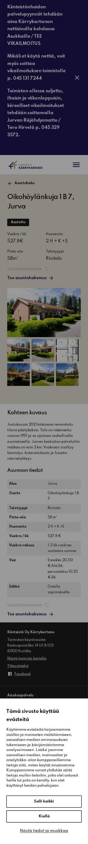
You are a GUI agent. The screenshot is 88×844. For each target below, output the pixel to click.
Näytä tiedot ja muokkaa (44, 831)
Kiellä (44, 816)
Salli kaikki (44, 801)
